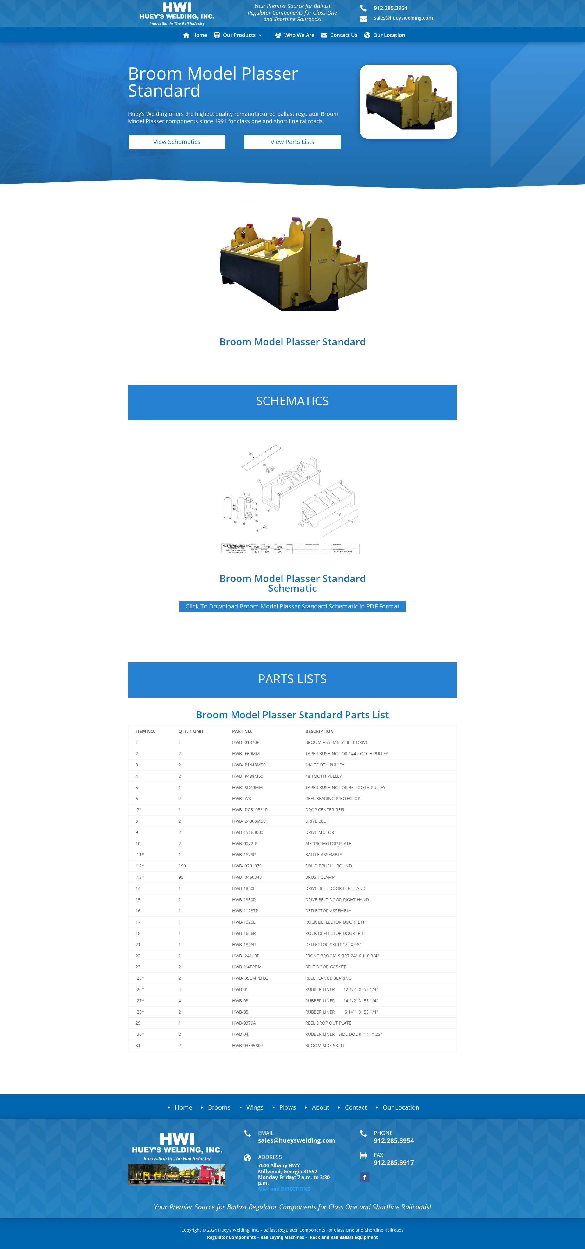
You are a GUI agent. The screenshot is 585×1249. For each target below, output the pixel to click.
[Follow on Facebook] (364, 1177)
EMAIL (266, 1132)
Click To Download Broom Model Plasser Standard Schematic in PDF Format (292, 606)
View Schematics (176, 142)
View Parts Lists (292, 142)
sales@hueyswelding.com (403, 17)
